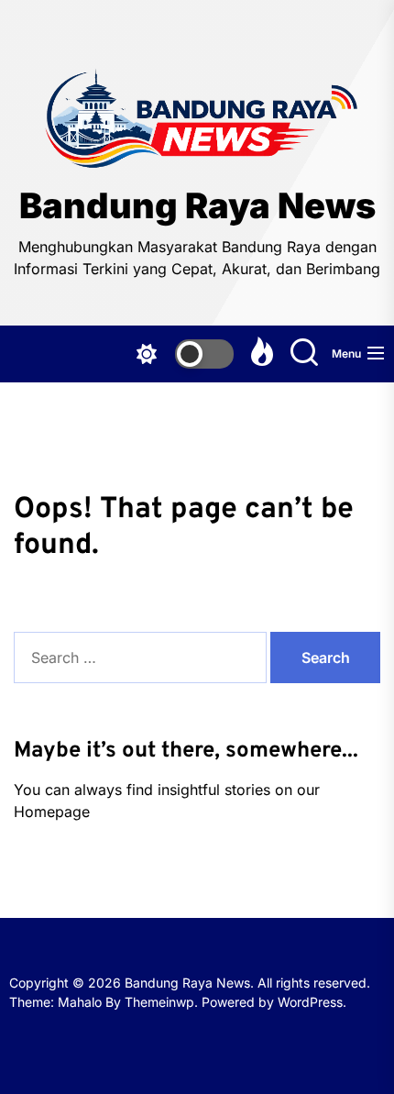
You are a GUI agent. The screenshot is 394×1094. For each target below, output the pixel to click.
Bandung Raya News (197, 206)
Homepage (52, 811)
